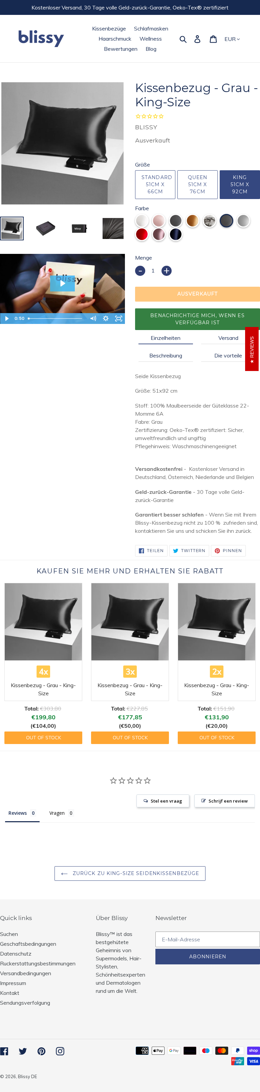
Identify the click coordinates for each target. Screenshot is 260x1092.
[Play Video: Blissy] (62, 283)
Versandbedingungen (25, 973)
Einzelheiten (165, 337)
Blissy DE (27, 1076)
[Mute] (92, 318)
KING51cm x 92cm (240, 184)
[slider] (56, 318)
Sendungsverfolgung (25, 1002)
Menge (143, 257)
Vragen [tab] (57, 813)
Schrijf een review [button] (228, 801)
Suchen (9, 934)
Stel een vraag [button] (166, 801)
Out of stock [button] (43, 738)
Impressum (13, 983)
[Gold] (192, 220)
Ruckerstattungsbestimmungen (37, 963)
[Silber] (243, 220)
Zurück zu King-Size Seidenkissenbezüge (135, 873)
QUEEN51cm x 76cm (198, 184)
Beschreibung (165, 355)
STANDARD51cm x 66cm (157, 184)
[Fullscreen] (118, 318)
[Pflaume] (159, 234)
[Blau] (175, 234)
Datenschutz (15, 953)
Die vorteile (228, 355)
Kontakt (9, 992)
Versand (228, 337)
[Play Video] (6, 318)
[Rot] (142, 234)
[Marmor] (209, 220)
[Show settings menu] (105, 318)
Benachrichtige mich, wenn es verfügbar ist (197, 319)
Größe (142, 164)
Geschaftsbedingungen (28, 943)
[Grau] (226, 220)
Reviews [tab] (17, 813)
